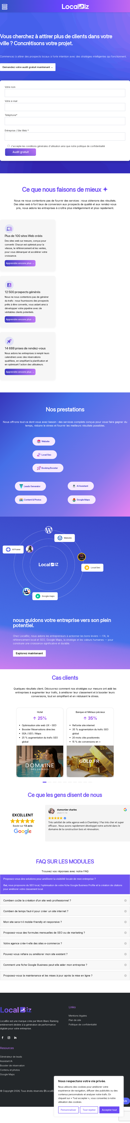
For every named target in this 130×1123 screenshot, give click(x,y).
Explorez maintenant (29, 653)
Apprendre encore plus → (20, 263)
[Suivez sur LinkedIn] (15, 1037)
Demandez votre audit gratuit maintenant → (28, 67)
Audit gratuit (21, 152)
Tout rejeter (89, 1109)
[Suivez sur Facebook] (2, 1037)
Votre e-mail (11, 101)
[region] (89, 1096)
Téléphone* (11, 115)
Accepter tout (109, 1109)
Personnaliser (68, 1109)
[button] (44, 782)
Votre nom (10, 87)
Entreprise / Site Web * (17, 130)
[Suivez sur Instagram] (8, 1037)
